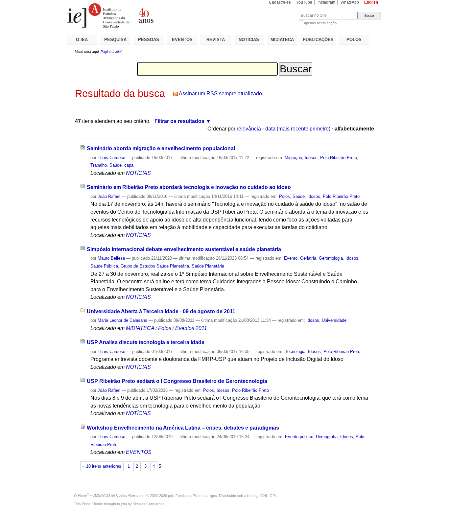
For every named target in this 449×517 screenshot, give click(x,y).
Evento (290, 258)
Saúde (115, 165)
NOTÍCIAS (249, 39)
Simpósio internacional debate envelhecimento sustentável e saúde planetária (184, 249)
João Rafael (109, 196)
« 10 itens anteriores (102, 466)
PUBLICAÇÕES (318, 39)
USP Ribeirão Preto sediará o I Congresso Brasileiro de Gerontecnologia (177, 381)
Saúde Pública (104, 266)
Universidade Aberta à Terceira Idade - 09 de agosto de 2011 (161, 311)
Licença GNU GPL (262, 495)
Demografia (327, 436)
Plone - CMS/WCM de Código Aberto (108, 495)
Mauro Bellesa (111, 258)
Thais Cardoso (111, 157)
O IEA (82, 39)
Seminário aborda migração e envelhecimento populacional (161, 148)
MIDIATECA (282, 39)
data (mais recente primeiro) (297, 128)
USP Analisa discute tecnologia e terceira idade (145, 342)
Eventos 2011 (191, 328)
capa (128, 165)
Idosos (311, 157)
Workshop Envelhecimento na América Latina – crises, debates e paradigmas (183, 428)
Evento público (299, 436)
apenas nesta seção (320, 23)
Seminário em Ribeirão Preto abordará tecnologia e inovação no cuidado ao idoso (189, 187)
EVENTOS (182, 39)
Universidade (334, 320)
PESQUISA (115, 39)
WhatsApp (350, 2)
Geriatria (308, 258)
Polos (284, 196)
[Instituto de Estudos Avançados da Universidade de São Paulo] (146, 15)
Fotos (164, 328)
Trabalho (98, 165)
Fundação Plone (188, 495)
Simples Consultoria (148, 504)
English (371, 2)
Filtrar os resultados (179, 121)
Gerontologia (331, 258)
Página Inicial (111, 52)
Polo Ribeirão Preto (338, 157)
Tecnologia (295, 351)
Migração (293, 157)
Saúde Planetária (208, 266)
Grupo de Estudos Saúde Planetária (155, 266)
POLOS (354, 39)
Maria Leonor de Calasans (122, 320)
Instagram (326, 2)
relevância (249, 128)
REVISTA (215, 39)
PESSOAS (148, 39)
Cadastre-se (280, 2)
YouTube (304, 2)
